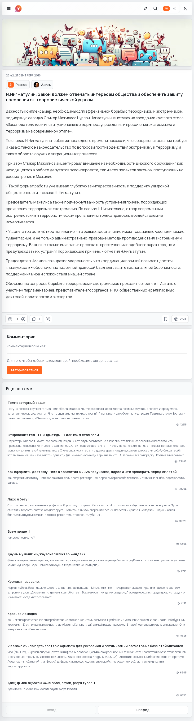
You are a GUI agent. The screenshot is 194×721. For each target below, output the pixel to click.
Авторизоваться (24, 370)
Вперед (143, 709)
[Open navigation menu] (8, 8)
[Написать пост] (145, 8)
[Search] (155, 8)
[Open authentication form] (185, 8)
